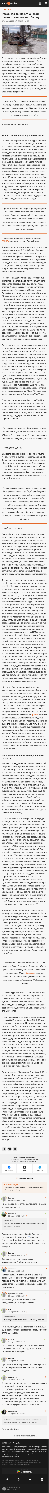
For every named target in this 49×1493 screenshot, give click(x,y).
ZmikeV (11, 1198)
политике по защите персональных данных (16, 1464)
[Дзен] (42, 1479)
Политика (6, 10)
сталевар (12, 1269)
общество (30, 972)
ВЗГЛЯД (6, 241)
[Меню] (45, 3)
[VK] (30, 1479)
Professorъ (12, 1411)
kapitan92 (12, 1214)
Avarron (11, 1358)
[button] (40, 3)
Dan (9, 1309)
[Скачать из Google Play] (24, 1471)
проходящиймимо (15, 1294)
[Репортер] (9, 3)
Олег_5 (11, 1339)
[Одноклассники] (19, 1479)
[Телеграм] (7, 1479)
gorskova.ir (12, 1377)
